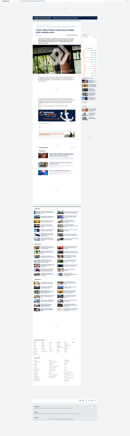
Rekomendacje (54, 26)
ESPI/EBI (43, 26)
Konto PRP (50, 364)
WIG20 (35, 345)
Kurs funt (35, 367)
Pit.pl (44, 413)
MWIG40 (35, 348)
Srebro (50, 348)
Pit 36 (65, 364)
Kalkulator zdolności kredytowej (69, 377)
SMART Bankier (66, 373)
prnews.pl (53, 413)
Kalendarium (60, 26)
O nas (35, 408)
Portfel (72, 26)
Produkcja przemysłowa (60, 347)
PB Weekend (36, 373)
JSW (65, 352)
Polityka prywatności (62, 419)
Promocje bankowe (37, 380)
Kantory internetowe (44, 351)
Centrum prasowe (50, 408)
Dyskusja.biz (61, 413)
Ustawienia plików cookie (70, 419)
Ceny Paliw (50, 351)
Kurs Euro (43, 349)
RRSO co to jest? (51, 377)
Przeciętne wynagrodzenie (59, 346)
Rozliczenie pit (66, 361)
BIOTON (65, 351)
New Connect (36, 351)
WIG (34, 346)
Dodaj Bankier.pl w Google (72, 35)
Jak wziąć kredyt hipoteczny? (53, 374)
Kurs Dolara (43, 348)
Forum (74, 26)
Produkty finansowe (57, 408)
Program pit (66, 363)
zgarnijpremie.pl (77, 413)
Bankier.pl (37, 24)
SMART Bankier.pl (40, 413)
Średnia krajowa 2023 (37, 379)
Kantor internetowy (36, 370)
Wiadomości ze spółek (67, 345)
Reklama (37, 408)
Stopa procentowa (36, 377)
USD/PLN (43, 345)
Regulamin (51, 419)
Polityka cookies (56, 419)
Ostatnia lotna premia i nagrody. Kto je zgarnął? (65, 17)
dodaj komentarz (73, 147)
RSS (47, 408)
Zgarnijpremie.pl (36, 376)
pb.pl (64, 413)
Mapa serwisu (69, 408)
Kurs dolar (35, 364)
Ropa (50, 346)
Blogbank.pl (35, 374)
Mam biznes (57, 413)
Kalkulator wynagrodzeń (52, 361)
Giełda (44, 24)
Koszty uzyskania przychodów (68, 374)
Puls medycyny (68, 413)
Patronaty (44, 408)
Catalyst (35, 352)
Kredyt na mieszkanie (52, 367)
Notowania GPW (39, 26)
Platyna (50, 349)
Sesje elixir (66, 376)
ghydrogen (40, 127)
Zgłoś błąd (64, 408)
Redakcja (41, 408)
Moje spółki (66, 348)
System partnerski (48, 413)
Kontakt (61, 408)
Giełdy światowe (48, 26)
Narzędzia (68, 26)
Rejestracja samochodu (52, 376)
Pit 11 (65, 370)
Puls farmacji (73, 413)
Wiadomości (48, 24)
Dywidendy (64, 26)
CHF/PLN (43, 346)
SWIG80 (35, 349)
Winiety (50, 373)
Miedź (50, 345)
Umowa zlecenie (51, 363)
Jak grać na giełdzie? (37, 361)
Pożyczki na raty (66, 379)
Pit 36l (65, 367)
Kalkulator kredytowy (52, 370)
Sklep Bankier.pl (66, 380)
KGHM (65, 349)
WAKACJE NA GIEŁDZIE (42, 18)
